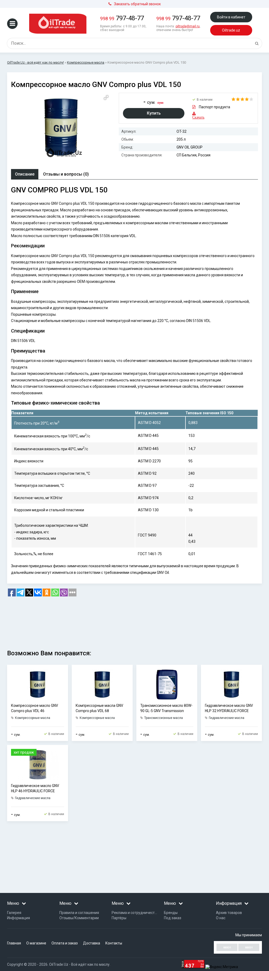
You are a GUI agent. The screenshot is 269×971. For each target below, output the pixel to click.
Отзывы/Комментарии (79, 918)
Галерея (14, 913)
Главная (14, 943)
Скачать (195, 117)
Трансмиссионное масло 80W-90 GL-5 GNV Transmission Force (166, 708)
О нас (220, 918)
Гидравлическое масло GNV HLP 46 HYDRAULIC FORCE (35, 788)
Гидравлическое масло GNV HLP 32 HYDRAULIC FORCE (229, 708)
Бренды (171, 913)
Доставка (91, 943)
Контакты (113, 943)
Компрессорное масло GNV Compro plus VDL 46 (34, 708)
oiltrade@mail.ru (187, 26)
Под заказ (172, 918)
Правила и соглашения (79, 913)
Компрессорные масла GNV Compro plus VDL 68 (99, 708)
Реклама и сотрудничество (135, 913)
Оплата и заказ (64, 943)
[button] (106, 97)
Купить (154, 113)
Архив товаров (229, 913)
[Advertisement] (134, 621)
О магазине (36, 943)
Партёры (119, 918)
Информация (18, 918)
